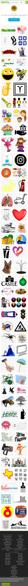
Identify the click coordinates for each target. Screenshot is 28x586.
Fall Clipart (20, 555)
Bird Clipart (14, 568)
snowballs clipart (7, 544)
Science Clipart (7, 562)
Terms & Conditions (20, 539)
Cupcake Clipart (8, 558)
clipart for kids (8, 538)
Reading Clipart (14, 567)
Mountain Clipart (14, 576)
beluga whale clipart (8, 542)
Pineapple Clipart (14, 570)
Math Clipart (7, 553)
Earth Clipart (7, 559)
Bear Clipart (20, 562)
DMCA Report (20, 541)
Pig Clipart (14, 574)
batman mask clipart (8, 536)
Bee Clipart (20, 559)
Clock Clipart (20, 556)
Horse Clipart (20, 558)
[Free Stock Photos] (5, 2)
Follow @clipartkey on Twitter (20, 548)
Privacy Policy (20, 542)
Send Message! (14, 19)
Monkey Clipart (14, 571)
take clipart (7, 545)
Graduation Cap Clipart (20, 561)
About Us (20, 536)
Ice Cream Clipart (14, 573)
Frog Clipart (7, 556)
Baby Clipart (7, 564)
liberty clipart (7, 547)
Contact (20, 538)
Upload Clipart (20, 544)
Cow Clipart (14, 565)
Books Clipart (7, 555)
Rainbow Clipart (20, 564)
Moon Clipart (20, 553)
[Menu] (26, 2)
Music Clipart (7, 561)
